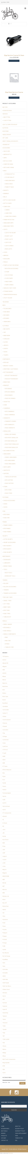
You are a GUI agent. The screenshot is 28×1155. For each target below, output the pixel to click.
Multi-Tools (8, 572)
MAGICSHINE (5, 876)
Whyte (4, 1056)
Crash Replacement (21, 1133)
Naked (4, 909)
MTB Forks (7, 514)
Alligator (4, 666)
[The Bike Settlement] (10, 13)
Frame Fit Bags (9, 187)
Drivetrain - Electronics (11, 369)
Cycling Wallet (9, 177)
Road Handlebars (10, 463)
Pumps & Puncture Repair (11, 265)
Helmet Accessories (10, 542)
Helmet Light (9, 236)
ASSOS (4, 673)
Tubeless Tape (9, 647)
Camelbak (5, 706)
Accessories (6, 148)
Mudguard (7, 258)
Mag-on (4, 869)
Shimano (4, 992)
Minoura (4, 889)
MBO (3, 879)
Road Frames (7, 531)
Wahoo (4, 1049)
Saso (3, 966)
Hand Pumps (8, 281)
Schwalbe (5, 973)
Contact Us (4, 1140)
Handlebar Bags (10, 180)
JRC (3, 833)
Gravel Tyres (7, 600)
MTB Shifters (9, 480)
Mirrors (6, 255)
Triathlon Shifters (10, 477)
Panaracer (5, 919)
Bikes (4, 305)
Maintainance (6, 556)
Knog (3, 846)
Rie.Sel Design (6, 956)
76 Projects (5, 656)
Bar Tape (5, 107)
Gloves (6, 342)
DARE (3, 756)
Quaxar (4, 949)
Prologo (4, 943)
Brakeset (6, 385)
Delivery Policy (19, 1128)
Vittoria (4, 1046)
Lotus (3, 866)
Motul (3, 899)
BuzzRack (5, 703)
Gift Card (5, 138)
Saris (3, 962)
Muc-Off (4, 903)
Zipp (3, 1069)
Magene (4, 873)
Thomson (4, 1022)
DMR (3, 763)
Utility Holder (8, 298)
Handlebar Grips (8, 223)
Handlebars (7, 454)
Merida (4, 883)
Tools (5, 569)
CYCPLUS (5, 749)
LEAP (3, 853)
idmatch (4, 816)
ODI (3, 913)
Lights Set (8, 242)
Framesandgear (6, 793)
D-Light (4, 753)
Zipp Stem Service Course (14, 92)
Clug (3, 733)
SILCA (4, 996)
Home (2, 1126)
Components (6, 359)
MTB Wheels (7, 627)
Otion (3, 916)
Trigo (3, 1032)
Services (5, 114)
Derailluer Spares (10, 434)
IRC (3, 826)
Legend (4, 856)
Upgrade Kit (5, 144)
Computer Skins (8, 164)
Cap (5, 332)
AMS (3, 670)
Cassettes (7, 401)
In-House (4, 823)
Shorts (6, 348)
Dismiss (11, 1153)
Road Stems (8, 493)
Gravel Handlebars (11, 457)
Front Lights (9, 239)
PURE (3, 946)
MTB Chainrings (9, 411)
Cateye (4, 716)
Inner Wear (7, 335)
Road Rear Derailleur (11, 447)
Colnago (4, 736)
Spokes (7, 644)
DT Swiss (4, 766)
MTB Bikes (6, 318)
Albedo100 (5, 663)
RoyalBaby (5, 959)
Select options (14, 60)
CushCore (5, 746)
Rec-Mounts (5, 953)
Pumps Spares (9, 285)
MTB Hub (6, 362)
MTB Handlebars (10, 460)
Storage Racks (8, 291)
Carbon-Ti (5, 713)
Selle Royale (5, 983)
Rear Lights (8, 249)
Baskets (6, 190)
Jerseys (6, 345)
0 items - (6, 2)
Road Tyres (7, 613)
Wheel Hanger (8, 624)
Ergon (4, 776)
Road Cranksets (10, 428)
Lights (5, 229)
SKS (3, 999)
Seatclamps (7, 467)
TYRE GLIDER (5, 1039)
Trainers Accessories (10, 593)
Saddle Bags (9, 184)
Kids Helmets (7, 545)
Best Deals (4, 1131)
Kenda (4, 836)
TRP (3, 1036)
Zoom (4, 1072)
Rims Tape (8, 640)
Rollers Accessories (10, 586)
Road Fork (7, 517)
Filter (22, 1083)
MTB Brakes (8, 388)
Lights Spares (9, 245)
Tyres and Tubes (7, 597)
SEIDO (4, 976)
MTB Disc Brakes (10, 392)
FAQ (16, 1140)
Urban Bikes (7, 321)
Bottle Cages (8, 203)
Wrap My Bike (5, 1062)
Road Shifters (9, 483)
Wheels (4, 621)
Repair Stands (8, 566)
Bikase (4, 676)
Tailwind (4, 1016)
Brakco (4, 693)
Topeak (4, 1029)
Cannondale (5, 709)
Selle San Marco (6, 986)
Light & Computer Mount (9, 124)
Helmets (5, 536)
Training (4, 580)
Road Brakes (9, 395)
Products (4, 1135)
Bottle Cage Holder (9, 200)
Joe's (3, 829)
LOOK (3, 863)
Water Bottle (8, 154)
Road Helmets (8, 552)
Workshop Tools (10, 576)
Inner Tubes (7, 607)
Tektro (4, 1019)
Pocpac (4, 929)
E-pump (7, 272)
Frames (4, 522)
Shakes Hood (6, 989)
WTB (3, 1066)
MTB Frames (7, 528)
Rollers (6, 583)
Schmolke (5, 969)
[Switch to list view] (11, 23)
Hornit (4, 809)
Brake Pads (7, 382)
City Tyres (7, 604)
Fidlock (4, 789)
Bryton (4, 699)
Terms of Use (19, 1138)
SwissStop (5, 1012)
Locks (5, 252)
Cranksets (7, 418)
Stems (5, 486)
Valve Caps (7, 151)
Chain (5, 405)
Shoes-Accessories (9, 500)
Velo (3, 1042)
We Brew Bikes (5, 1128)
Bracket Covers (8, 365)
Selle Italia (5, 979)
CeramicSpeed (6, 719)
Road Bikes (7, 312)
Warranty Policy (20, 1131)
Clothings (5, 325)
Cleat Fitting (7, 120)
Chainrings (7, 408)
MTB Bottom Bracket (11, 375)
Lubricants (7, 563)
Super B (4, 1009)
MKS (3, 893)
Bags (5, 170)
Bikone (4, 679)
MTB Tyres (7, 610)
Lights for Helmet (10, 232)
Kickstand (5, 131)
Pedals (6, 262)
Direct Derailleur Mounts (10, 141)
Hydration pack (7, 110)
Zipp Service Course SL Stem (14, 55)
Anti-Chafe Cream (9, 167)
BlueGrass (5, 686)
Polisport (4, 933)
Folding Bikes (7, 308)
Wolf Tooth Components (8, 1059)
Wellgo (4, 1052)
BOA (3, 690)
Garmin (4, 796)
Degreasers (7, 559)
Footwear (5, 497)
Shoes (5, 504)
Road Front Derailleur (12, 444)
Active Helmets (8, 539)
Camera (7, 210)
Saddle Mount (6, 134)
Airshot (4, 660)
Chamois (4, 723)
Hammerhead (6, 806)
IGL (3, 819)
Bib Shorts (7, 329)
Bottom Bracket (8, 372)
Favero (4, 786)
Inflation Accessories (11, 268)
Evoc (3, 779)
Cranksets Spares (10, 421)
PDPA (16, 1135)
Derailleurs (7, 431)
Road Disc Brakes (10, 398)
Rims (6, 637)
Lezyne (4, 859)
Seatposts (7, 470)
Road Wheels (7, 630)
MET (3, 886)
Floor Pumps (9, 278)
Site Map (3, 1138)
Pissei (4, 926)
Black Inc (4, 683)
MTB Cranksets (9, 424)
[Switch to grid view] (8, 23)
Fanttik (4, 783)
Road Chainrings (10, 414)
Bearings (6, 193)
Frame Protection (9, 219)
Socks (5, 351)
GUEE (3, 799)
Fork (3, 511)
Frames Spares (8, 525)
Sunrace (4, 1002)
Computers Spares (10, 216)
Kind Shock (5, 839)
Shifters (6, 473)
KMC (3, 843)
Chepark (4, 726)
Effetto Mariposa (6, 769)
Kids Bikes (6, 315)
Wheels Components (10, 634)
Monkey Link (5, 896)
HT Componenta (6, 813)
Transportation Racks (10, 294)
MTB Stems (8, 490)
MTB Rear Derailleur (11, 441)
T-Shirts (6, 355)
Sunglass (6, 339)
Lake (3, 849)
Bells (5, 197)
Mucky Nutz (5, 906)
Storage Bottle (10, 174)
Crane (4, 743)
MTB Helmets (7, 549)
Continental (5, 739)
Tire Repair (5, 302)
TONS (4, 1026)
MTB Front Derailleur (11, 437)
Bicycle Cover (8, 161)
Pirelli (3, 923)
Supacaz (4, 1006)
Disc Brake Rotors (9, 450)
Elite (3, 773)
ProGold (4, 939)
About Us (17, 1126)
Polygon (4, 936)
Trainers (6, 590)
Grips (5, 157)
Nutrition (5, 128)
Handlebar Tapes (9, 226)
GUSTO (4, 803)
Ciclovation (5, 729)
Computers (7, 206)
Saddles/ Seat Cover (10, 288)
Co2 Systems (9, 275)
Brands (3, 1133)
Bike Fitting (7, 117)
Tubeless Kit (7, 617)
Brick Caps (5, 696)
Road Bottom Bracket (11, 379)
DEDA (3, 759)
